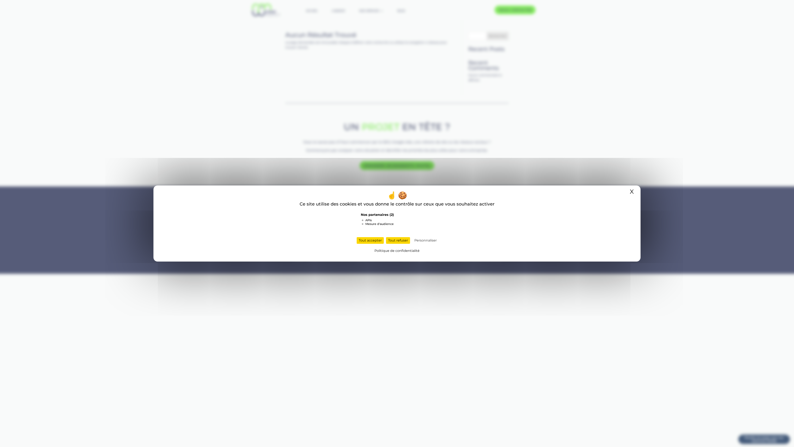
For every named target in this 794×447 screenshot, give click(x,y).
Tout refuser (398, 240)
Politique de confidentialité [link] (397, 251)
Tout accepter (370, 240)
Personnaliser (425, 240)
